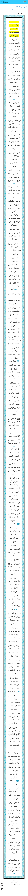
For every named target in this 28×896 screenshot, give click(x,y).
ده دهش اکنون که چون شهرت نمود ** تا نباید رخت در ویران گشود (14, 372)
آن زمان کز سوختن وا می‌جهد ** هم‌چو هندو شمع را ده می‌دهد (14, 685)
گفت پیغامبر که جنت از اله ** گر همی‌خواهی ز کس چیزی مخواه (14, 408)
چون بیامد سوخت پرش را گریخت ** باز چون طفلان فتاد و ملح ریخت (14, 635)
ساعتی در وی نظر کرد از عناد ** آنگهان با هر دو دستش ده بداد (14, 61)
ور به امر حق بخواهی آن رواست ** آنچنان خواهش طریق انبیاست (14, 485)
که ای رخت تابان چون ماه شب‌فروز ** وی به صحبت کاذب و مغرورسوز (14, 702)
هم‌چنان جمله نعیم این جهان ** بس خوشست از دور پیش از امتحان (14, 110)
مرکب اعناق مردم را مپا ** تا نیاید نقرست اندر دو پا (14, 340)
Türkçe (20, 7)
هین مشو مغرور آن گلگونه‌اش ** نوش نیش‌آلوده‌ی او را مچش (14, 159)
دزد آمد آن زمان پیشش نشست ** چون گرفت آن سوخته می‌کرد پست (14, 832)
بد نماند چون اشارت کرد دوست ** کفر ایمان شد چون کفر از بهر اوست (14, 503)
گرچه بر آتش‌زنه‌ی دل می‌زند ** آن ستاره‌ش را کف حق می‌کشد (14, 792)
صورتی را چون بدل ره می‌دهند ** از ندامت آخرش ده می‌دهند (14, 585)
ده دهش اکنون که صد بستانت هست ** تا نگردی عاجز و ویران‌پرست (14, 390)
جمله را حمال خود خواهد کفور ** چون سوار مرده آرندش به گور (14, 283)
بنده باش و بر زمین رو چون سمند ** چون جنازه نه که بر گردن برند (14, 265)
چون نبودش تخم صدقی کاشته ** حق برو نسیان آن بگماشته (14, 774)
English (16, 7)
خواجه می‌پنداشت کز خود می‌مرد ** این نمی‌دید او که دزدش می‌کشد (14, 864)
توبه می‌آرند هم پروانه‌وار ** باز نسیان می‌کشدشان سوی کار (14, 603)
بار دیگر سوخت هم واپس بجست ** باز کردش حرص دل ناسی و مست (14, 667)
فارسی (25, 7)
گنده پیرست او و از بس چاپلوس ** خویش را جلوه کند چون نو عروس (14, 142)
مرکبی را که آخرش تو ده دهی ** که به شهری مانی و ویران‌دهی (14, 354)
